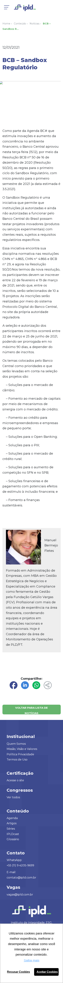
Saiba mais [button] (31, 960)
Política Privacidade (20, 754)
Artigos (11, 823)
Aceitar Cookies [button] (47, 971)
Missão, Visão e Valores (22, 749)
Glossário (13, 839)
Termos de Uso (17, 759)
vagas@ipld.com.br (20, 894)
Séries (11, 828)
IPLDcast (13, 834)
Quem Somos (16, 743)
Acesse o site (15, 780)
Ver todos (13, 797)
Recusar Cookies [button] (18, 971)
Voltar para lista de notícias (31, 710)
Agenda (12, 818)
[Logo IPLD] (28, 8)
